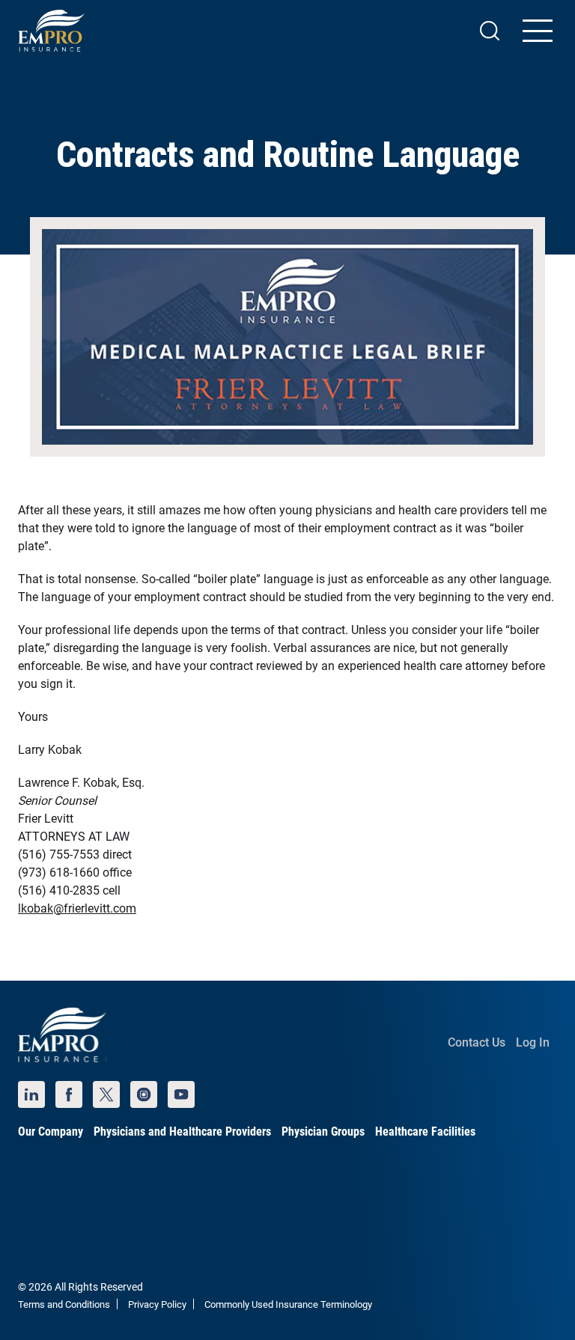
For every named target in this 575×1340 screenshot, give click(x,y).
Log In (533, 1042)
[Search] (490, 30)
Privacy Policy (157, 1304)
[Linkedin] (31, 1094)
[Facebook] (68, 1094)
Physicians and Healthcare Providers (182, 1131)
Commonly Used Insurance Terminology (288, 1304)
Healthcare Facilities (425, 1131)
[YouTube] (181, 1094)
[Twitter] (106, 1094)
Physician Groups (323, 1131)
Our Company (50, 1131)
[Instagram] (143, 1094)
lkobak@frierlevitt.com (77, 908)
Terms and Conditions (64, 1304)
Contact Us (476, 1042)
